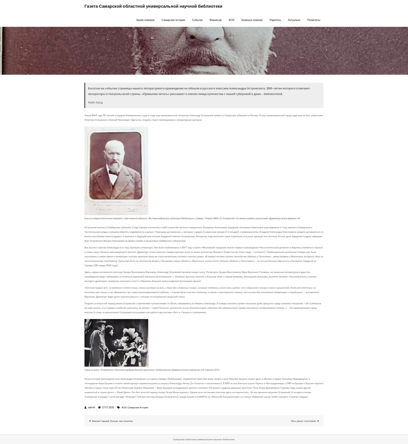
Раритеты (275, 20)
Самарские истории (173, 20)
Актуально (294, 20)
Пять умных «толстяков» (303, 421)
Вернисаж (216, 20)
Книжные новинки (252, 20)
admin (91, 407)
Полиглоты (313, 20)
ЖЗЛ (231, 20)
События (197, 20)
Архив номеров (145, 20)
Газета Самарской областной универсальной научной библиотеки (153, 6)
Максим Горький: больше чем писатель (112, 421)
